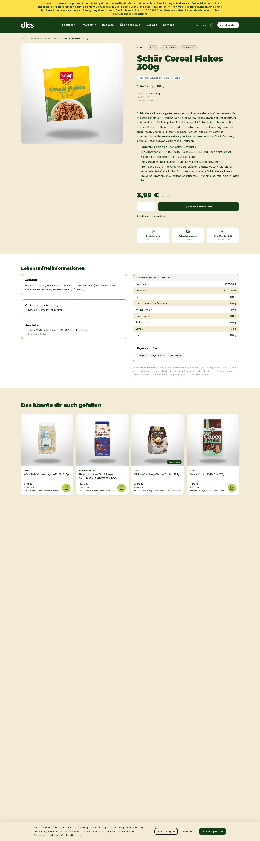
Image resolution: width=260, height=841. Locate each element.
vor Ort (152, 25)
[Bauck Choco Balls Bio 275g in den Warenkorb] (232, 488)
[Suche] (197, 25)
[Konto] (204, 25)
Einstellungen (166, 831)
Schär (178, 77)
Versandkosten (148, 100)
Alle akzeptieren (212, 831)
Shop (23, 38)
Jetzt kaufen (228, 25)
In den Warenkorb (201, 206)
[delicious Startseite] (31, 25)
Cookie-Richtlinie (71, 835)
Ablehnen (188, 831)
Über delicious (130, 25)
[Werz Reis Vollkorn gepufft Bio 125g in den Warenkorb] (66, 488)
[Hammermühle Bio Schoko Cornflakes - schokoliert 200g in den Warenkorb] (121, 488)
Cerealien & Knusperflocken (44, 38)
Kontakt (168, 25)
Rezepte (108, 25)
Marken (88, 25)
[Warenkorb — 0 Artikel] (212, 25)
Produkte (67, 25)
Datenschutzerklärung (46, 835)
